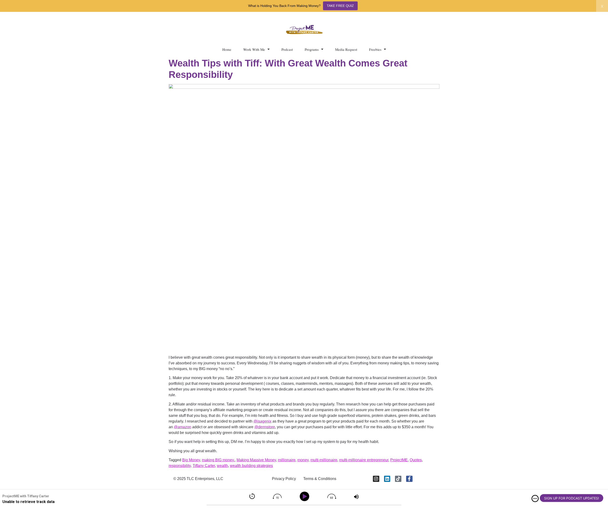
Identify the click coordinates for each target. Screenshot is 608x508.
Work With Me (254, 49)
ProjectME (399, 460)
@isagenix (262, 421)
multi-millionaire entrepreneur (363, 460)
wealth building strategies (251, 466)
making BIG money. (218, 460)
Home (226, 49)
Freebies (375, 49)
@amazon (182, 427)
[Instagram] (376, 479)
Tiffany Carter (204, 466)
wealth (222, 466)
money (303, 460)
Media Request (346, 49)
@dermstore (264, 427)
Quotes (416, 460)
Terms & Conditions (319, 479)
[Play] (305, 496)
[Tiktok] (398, 479)
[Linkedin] (387, 479)
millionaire (286, 460)
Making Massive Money (256, 460)
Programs (312, 49)
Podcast (287, 49)
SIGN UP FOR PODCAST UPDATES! (571, 498)
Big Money (191, 460)
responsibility (180, 466)
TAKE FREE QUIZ (340, 6)
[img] (535, 498)
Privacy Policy (284, 479)
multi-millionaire (323, 460)
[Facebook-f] (409, 479)
